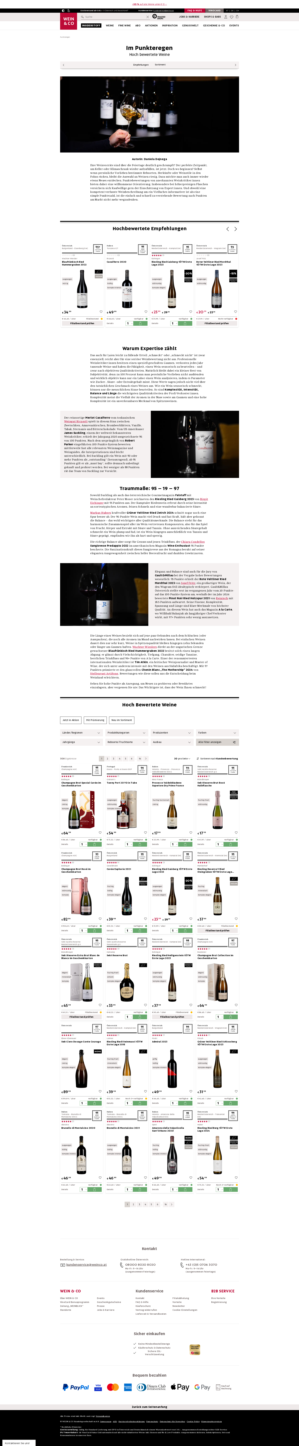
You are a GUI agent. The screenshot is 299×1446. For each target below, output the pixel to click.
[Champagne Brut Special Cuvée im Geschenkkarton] (81, 810)
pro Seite (181, 758)
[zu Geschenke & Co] (229, 25)
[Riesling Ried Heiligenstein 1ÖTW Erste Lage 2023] (172, 982)
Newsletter (178, 1306)
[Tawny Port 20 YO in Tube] (127, 810)
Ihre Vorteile (218, 1298)
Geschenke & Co (214, 25)
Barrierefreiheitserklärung (132, 1421)
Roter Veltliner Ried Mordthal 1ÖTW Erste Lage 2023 (213, 263)
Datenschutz (152, 1421)
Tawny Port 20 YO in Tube (122, 782)
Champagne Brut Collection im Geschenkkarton (215, 957)
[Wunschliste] (232, 17)
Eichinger (156, 259)
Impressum (105, 1421)
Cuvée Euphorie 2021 (119, 869)
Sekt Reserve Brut (117, 955)
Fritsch (200, 1038)
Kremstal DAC (221, 855)
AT (227, 10)
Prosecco (165, 769)
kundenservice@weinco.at (163, 10)
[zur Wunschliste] (101, 312)
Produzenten (160, 732)
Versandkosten (103, 1416)
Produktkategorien (118, 732)
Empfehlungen (141, 64)
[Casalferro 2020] (127, 289)
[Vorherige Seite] (227, 230)
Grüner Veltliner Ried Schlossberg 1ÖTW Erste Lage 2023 (217, 1043)
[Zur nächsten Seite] (146, 758)
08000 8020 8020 (140, 1265)
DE (232, 10)
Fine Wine (124, 25)
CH (237, 10)
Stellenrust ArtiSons (104, 673)
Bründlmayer (203, 780)
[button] (63, 10)
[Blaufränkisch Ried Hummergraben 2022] (82, 289)
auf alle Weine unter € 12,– (149, 4)
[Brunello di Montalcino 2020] (81, 1155)
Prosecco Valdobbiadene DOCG (166, 770)
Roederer (201, 952)
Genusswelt (190, 25)
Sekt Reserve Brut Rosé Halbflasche (211, 784)
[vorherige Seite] (63, 64)
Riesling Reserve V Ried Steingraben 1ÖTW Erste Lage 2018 (214, 870)
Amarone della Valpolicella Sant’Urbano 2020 (168, 1129)
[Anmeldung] (226, 17)
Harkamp (111, 952)
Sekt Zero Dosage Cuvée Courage (81, 1041)
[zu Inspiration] (182, 25)
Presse (101, 1306)
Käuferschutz (143, 1306)
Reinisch (222, 598)
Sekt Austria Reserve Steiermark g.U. (116, 943)
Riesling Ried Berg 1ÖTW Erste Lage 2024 (215, 1129)
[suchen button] (83, 17)
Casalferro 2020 (116, 261)
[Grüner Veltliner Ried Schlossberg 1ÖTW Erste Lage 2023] (217, 1069)
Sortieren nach (219, 758)
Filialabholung (180, 1298)
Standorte (65, 1310)
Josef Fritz (201, 259)
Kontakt (140, 1298)
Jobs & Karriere (189, 16)
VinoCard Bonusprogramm (74, 1302)
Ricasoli (110, 259)
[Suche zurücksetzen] (147, 17)
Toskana (65, 1114)
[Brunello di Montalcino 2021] (127, 1155)
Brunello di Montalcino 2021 (123, 1128)
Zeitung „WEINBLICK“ (71, 1306)
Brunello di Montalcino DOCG (71, 1115)
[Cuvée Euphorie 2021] (127, 896)
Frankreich (66, 767)
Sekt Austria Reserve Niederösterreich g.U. (207, 770)
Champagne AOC (69, 769)
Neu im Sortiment (122, 720)
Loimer (110, 1038)
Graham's (111, 780)
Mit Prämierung (95, 720)
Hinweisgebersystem (211, 1421)
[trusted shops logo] (157, 17)
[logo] (68, 21)
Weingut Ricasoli (76, 421)
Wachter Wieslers (144, 646)
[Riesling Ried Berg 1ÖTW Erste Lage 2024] (217, 1155)
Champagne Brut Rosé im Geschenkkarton (76, 870)
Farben (202, 732)
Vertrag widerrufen (146, 1310)
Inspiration (170, 25)
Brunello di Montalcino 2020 (78, 1128)
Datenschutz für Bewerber (172, 1421)
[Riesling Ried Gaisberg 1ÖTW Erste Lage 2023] (172, 289)
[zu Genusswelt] (202, 25)
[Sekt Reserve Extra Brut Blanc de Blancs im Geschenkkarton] (81, 982)
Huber (200, 1125)
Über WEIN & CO (69, 1298)
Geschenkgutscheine (109, 1302)
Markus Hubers (100, 512)
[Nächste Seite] (235, 230)
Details (110, 323)
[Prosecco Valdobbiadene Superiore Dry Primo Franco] (172, 810)
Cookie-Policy (193, 1421)
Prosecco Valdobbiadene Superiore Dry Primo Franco (168, 784)
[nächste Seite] (235, 64)
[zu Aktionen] (162, 25)
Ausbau (157, 742)
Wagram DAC (220, 248)
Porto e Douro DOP (123, 769)
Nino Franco (157, 780)
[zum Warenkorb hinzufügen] (140, 323)
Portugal (111, 767)
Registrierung (219, 1302)
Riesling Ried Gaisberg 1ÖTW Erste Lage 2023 (172, 263)
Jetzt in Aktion (71, 720)
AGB (115, 1421)
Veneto (155, 769)
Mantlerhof (202, 866)
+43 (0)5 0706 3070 (201, 1265)
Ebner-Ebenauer (68, 1038)
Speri (154, 1125)
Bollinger (65, 780)
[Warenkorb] (237, 16)
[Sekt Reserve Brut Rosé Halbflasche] (217, 810)
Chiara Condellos (193, 541)
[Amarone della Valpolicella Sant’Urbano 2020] (172, 1155)
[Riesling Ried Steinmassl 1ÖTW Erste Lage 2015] (127, 1069)
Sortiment (160, 64)
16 (140, 758)
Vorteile (177, 1302)
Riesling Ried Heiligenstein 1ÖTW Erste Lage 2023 (171, 957)
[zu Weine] (118, 25)
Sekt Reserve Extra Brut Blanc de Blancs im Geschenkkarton (80, 957)
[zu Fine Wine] (135, 25)
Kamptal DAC (175, 248)
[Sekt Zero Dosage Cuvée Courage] (81, 1069)
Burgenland (67, 248)
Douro (110, 769)
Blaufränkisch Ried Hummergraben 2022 (74, 263)
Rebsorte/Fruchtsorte (120, 742)
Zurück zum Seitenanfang (149, 1407)
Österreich (67, 246)
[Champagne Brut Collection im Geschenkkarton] (217, 982)
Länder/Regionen (72, 732)
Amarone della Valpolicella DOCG (163, 1115)
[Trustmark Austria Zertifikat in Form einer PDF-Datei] (195, 1349)
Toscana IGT (112, 248)
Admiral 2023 (159, 1041)
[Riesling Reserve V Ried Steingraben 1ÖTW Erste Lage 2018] (217, 896)
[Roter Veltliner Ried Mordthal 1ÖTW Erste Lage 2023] (216, 289)
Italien (110, 246)
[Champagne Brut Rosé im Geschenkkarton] (81, 896)
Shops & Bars (212, 16)
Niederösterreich (159, 248)
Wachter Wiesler (69, 259)
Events (234, 25)
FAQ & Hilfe (142, 1302)
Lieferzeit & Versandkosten (151, 1313)
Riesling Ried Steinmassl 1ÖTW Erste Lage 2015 (125, 1043)
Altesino (65, 1125)
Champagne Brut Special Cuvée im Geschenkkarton (81, 784)
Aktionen (151, 25)
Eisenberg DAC (81, 248)
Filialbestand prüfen (82, 323)
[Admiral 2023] (172, 1069)
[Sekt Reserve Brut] (127, 982)
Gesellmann (112, 866)
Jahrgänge (68, 742)
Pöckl (154, 1038)
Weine (110, 25)
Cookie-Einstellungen (184, 1310)
